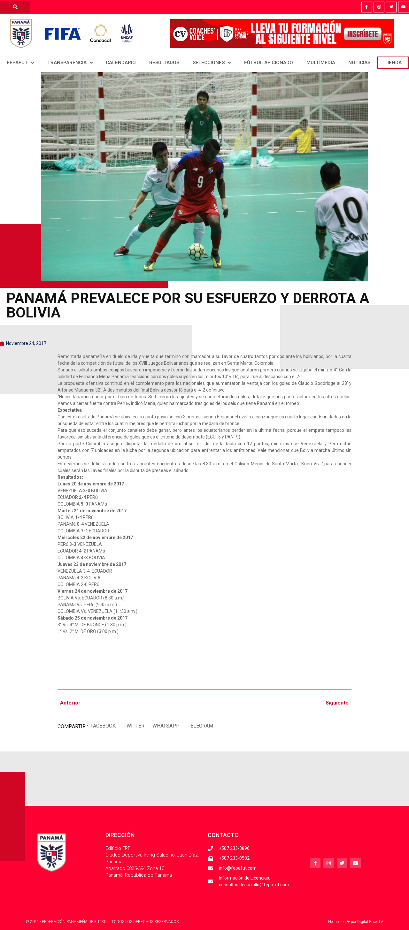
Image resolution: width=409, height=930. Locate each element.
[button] (103, 725)
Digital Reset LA (370, 921)
